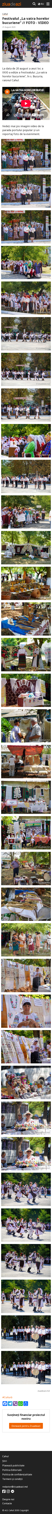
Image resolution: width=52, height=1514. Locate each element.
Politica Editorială (12, 1470)
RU (42, 4)
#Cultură (7, 1397)
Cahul (5, 13)
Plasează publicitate (13, 1465)
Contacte (7, 1503)
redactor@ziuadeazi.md (15, 1486)
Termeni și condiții (12, 1479)
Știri (4, 1461)
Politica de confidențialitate (17, 1474)
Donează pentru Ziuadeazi (26, 1426)
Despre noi (8, 1499)
